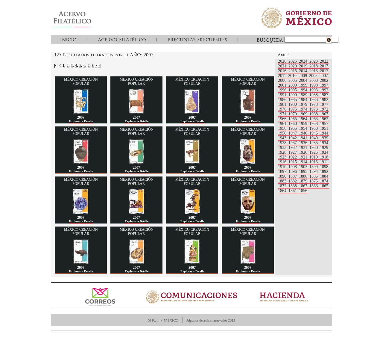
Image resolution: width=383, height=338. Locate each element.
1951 (324, 128)
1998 (314, 85)
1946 (303, 133)
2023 (314, 61)
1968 (314, 114)
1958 (314, 123)
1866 (314, 186)
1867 (303, 186)
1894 (314, 171)
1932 (293, 147)
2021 (283, 66)
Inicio (68, 40)
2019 (303, 66)
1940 (314, 138)
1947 (293, 133)
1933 (283, 147)
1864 (283, 190)
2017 (324, 66)
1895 (303, 171)
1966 (283, 119)
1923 (283, 157)
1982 (324, 99)
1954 (303, 128)
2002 (324, 80)
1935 (314, 143)
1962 (324, 119)
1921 (303, 157)
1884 (324, 176)
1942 (293, 138)
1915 (293, 162)
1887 (293, 176)
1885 (314, 176)
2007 (324, 75)
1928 (283, 152)
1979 (303, 104)
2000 (293, 85)
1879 (303, 181)
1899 (314, 167)
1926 (303, 152)
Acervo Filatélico (122, 40)
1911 (324, 162)
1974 (303, 109)
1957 (324, 123)
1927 (293, 152)
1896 (293, 171)
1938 (283, 143)
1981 (283, 104)
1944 (324, 133)
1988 (314, 95)
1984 (303, 99)
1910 (283, 167)
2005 (293, 80)
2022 (324, 61)
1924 (324, 152)
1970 (293, 114)
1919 (314, 157)
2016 (283, 71)
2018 (314, 66)
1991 (283, 95)
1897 (283, 171)
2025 (293, 61)
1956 (283, 128)
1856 (303, 190)
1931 (303, 147)
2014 (303, 71)
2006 (283, 80)
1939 (324, 138)
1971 (283, 114)
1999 (303, 85)
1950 (283, 133)
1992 (324, 90)
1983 (314, 99)
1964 (303, 119)
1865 (324, 186)
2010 (293, 75)
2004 (303, 80)
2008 (314, 75)
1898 (324, 167)
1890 (283, 176)
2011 (282, 75)
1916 (283, 162)
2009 (303, 75)
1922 (293, 157)
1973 (314, 109)
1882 (293, 181)
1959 (303, 123)
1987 (324, 95)
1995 (293, 90)
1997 (324, 85)
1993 (314, 90)
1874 (324, 181)
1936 (303, 143)
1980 (293, 104)
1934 (324, 143)
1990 (293, 95)
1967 (324, 114)
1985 (293, 99)
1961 (283, 123)
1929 (324, 147)
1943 (283, 138)
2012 (324, 71)
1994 (303, 90)
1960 (293, 123)
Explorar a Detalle (81, 121)
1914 (303, 162)
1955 (293, 128)
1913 (314, 162)
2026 (283, 61)
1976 (283, 109)
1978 (314, 104)
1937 (293, 143)
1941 (303, 138)
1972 (324, 109)
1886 (303, 176)
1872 (283, 186)
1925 (314, 152)
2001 (283, 85)
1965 (293, 119)
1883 (283, 181)
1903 (303, 167)
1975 (293, 109)
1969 (303, 114)
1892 (324, 171)
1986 (283, 99)
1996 (283, 90)
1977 (324, 104)
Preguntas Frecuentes (197, 40)
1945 (314, 133)
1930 (314, 147)
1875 (314, 181)
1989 (303, 95)
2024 (303, 61)
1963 (314, 119)
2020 (293, 66)
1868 (293, 186)
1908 (293, 167)
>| (99, 66)
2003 (314, 80)
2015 (293, 71)
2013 (314, 71)
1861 (293, 190)
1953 (314, 128)
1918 (324, 157)
